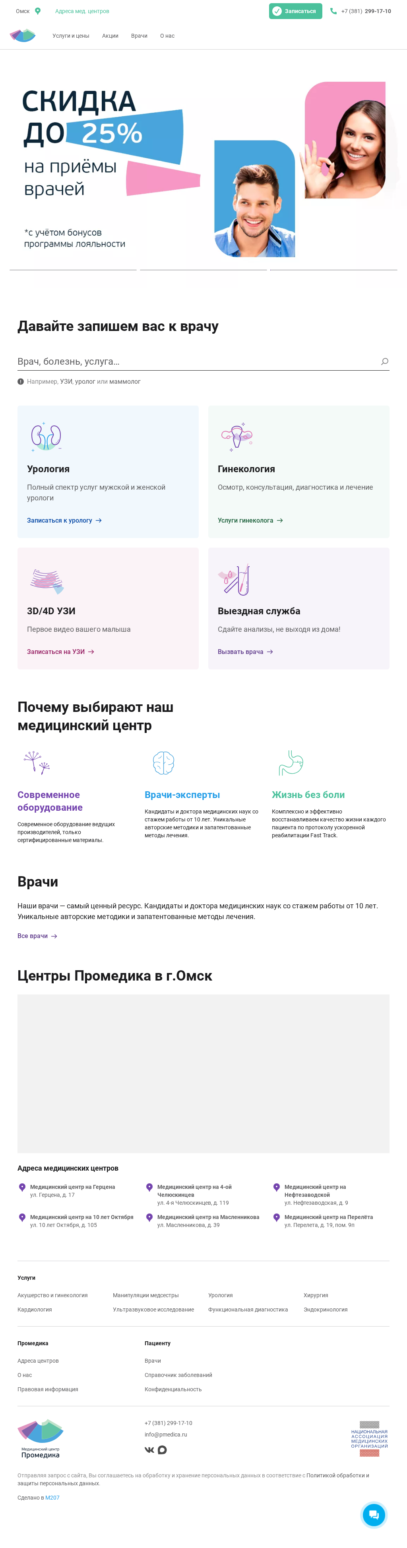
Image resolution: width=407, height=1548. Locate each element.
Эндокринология (326, 1309)
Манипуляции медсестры (146, 1295)
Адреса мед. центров (82, 11)
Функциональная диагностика (248, 1309)
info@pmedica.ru (166, 1434)
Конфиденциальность (173, 1389)
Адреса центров (38, 1361)
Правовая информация (47, 1389)
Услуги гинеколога (245, 520)
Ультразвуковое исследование (153, 1309)
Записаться (300, 11)
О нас (167, 36)
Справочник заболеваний (178, 1375)
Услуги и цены (70, 36)
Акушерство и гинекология (52, 1295)
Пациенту (158, 1343)
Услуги (26, 1278)
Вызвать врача (241, 652)
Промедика (32, 1343)
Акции (110, 36)
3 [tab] (333, 270)
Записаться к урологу (59, 520)
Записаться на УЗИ (56, 652)
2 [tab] (203, 270)
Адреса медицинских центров (67, 1168)
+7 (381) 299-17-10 (168, 1423)
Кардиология (34, 1309)
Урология (220, 1295)
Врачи (139, 36)
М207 (52, 1497)
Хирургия (316, 1295)
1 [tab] (73, 270)
